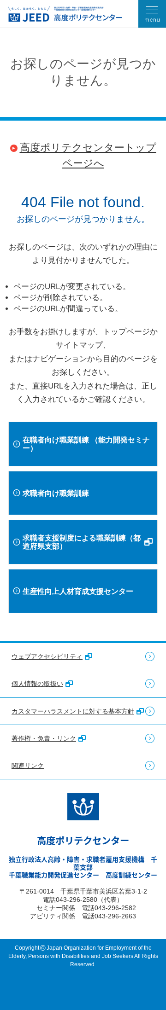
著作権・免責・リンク (44, 738)
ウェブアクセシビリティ (47, 656)
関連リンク (28, 765)
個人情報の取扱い (37, 683)
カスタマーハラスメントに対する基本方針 (73, 711)
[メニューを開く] (152, 14)
